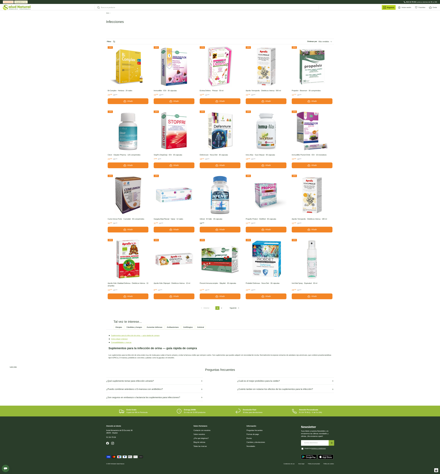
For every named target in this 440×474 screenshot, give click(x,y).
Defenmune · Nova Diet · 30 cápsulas (214, 155)
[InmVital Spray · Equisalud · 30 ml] (312, 259)
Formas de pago (253, 434)
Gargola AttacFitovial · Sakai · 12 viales (168, 219)
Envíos (249, 438)
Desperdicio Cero (20, 2)
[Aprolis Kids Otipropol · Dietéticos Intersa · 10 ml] (174, 259)
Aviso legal (301, 463)
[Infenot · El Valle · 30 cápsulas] (220, 195)
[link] (205, 308)
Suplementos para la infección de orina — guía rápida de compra (135, 335)
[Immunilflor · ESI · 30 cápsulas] (174, 66)
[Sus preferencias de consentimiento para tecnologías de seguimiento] (436, 470)
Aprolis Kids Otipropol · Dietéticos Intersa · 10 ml (172, 283)
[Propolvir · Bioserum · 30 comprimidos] (312, 66)
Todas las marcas (200, 446)
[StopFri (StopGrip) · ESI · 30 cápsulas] (174, 131)
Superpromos (8, 2)
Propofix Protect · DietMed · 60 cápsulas (261, 219)
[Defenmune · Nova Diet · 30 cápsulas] (220, 131)
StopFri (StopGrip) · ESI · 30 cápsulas (168, 155)
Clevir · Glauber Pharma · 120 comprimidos (124, 155)
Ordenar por (312, 41)
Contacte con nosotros (202, 430)
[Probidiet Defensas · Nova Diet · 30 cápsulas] (266, 259)
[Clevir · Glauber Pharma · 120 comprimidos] (128, 131)
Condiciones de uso (289, 463)
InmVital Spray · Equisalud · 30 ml (304, 283)
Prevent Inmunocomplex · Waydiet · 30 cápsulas (218, 283)
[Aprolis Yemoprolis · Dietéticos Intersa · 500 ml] (266, 66)
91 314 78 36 (111, 437)
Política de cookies (328, 463)
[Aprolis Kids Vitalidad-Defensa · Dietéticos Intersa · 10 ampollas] (128, 259)
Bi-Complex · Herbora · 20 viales (120, 91)
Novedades (251, 446)
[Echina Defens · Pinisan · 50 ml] (220, 66)
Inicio (107, 13)
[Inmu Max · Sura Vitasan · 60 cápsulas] (266, 131)
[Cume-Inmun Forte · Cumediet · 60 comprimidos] (128, 195)
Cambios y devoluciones (256, 442)
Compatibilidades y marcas (121, 342)
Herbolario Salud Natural (117, 463)
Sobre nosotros (199, 434)
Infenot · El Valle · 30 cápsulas (211, 219)
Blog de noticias (199, 442)
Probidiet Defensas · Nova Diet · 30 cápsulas (263, 283)
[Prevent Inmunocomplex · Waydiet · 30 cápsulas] (220, 259)
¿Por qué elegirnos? (201, 438)
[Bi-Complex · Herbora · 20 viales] (128, 66)
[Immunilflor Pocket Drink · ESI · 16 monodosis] (312, 131)
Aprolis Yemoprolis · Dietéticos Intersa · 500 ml (263, 91)
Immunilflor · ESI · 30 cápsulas (165, 91)
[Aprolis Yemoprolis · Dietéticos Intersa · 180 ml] (312, 195)
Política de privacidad (314, 463)
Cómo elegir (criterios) (119, 339)
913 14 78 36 (411, 2)
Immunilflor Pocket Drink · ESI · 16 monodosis (309, 155)
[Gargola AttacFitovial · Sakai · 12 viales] (174, 195)
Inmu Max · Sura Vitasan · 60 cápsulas (260, 155)
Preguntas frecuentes (255, 430)
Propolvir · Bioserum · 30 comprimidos (306, 91)
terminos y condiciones (318, 448)
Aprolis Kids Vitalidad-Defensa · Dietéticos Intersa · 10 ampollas (128, 284)
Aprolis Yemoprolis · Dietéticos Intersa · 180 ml (309, 219)
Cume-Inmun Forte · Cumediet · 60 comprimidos (126, 219)
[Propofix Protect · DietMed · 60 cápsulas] (266, 195)
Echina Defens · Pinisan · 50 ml (211, 91)
